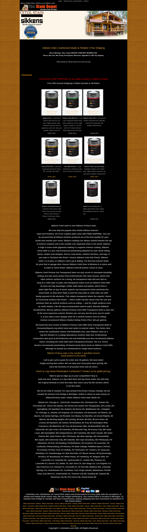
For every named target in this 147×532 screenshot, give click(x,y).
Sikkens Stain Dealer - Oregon (68, 518)
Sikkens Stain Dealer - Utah (104, 521)
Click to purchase (51, 113)
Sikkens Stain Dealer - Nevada (93, 513)
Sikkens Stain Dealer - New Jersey (32, 516)
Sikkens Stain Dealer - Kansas (64, 508)
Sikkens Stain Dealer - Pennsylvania (87, 518)
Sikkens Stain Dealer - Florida (63, 506)
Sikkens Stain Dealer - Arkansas (69, 503)
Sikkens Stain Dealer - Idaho (98, 506)
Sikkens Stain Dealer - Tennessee (70, 521)
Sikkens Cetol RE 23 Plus (51, 160)
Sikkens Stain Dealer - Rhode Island (109, 518)
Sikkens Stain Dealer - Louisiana (102, 508)
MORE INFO (52, 177)
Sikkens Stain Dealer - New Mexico (53, 516)
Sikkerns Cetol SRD (51, 111)
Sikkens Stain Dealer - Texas (88, 521)
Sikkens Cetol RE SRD (72, 111)
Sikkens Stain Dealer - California (88, 503)
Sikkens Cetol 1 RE (93, 111)
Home (60, 1)
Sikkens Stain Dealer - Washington (59, 523)
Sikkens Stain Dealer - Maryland (39, 511)
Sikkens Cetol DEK (72, 160)
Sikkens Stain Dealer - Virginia (39, 523)
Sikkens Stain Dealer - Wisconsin (99, 523)
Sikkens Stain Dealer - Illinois (115, 506)
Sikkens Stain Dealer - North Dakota (114, 516)
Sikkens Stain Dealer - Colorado (106, 503)
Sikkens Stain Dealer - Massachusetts (59, 511)
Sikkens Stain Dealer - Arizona (50, 503)
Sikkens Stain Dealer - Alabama (32, 503)
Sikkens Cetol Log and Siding (73, 1)
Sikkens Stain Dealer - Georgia (80, 506)
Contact (86, 1)
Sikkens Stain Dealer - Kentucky (83, 508)
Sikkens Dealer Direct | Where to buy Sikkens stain (37, 3)
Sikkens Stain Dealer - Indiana (31, 508)
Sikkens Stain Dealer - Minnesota (99, 511)
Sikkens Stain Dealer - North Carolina (92, 516)
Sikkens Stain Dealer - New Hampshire (114, 513)
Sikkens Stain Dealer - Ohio (32, 518)
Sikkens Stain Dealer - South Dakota (50, 521)
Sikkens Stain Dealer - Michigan (80, 511)
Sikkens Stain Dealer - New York (72, 516)
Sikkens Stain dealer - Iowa (48, 508)
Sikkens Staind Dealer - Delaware (44, 506)
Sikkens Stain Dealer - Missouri (38, 513)
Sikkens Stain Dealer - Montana (57, 513)
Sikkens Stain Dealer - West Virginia (80, 523)
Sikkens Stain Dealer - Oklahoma (49, 518)
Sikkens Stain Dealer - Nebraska (75, 513)
